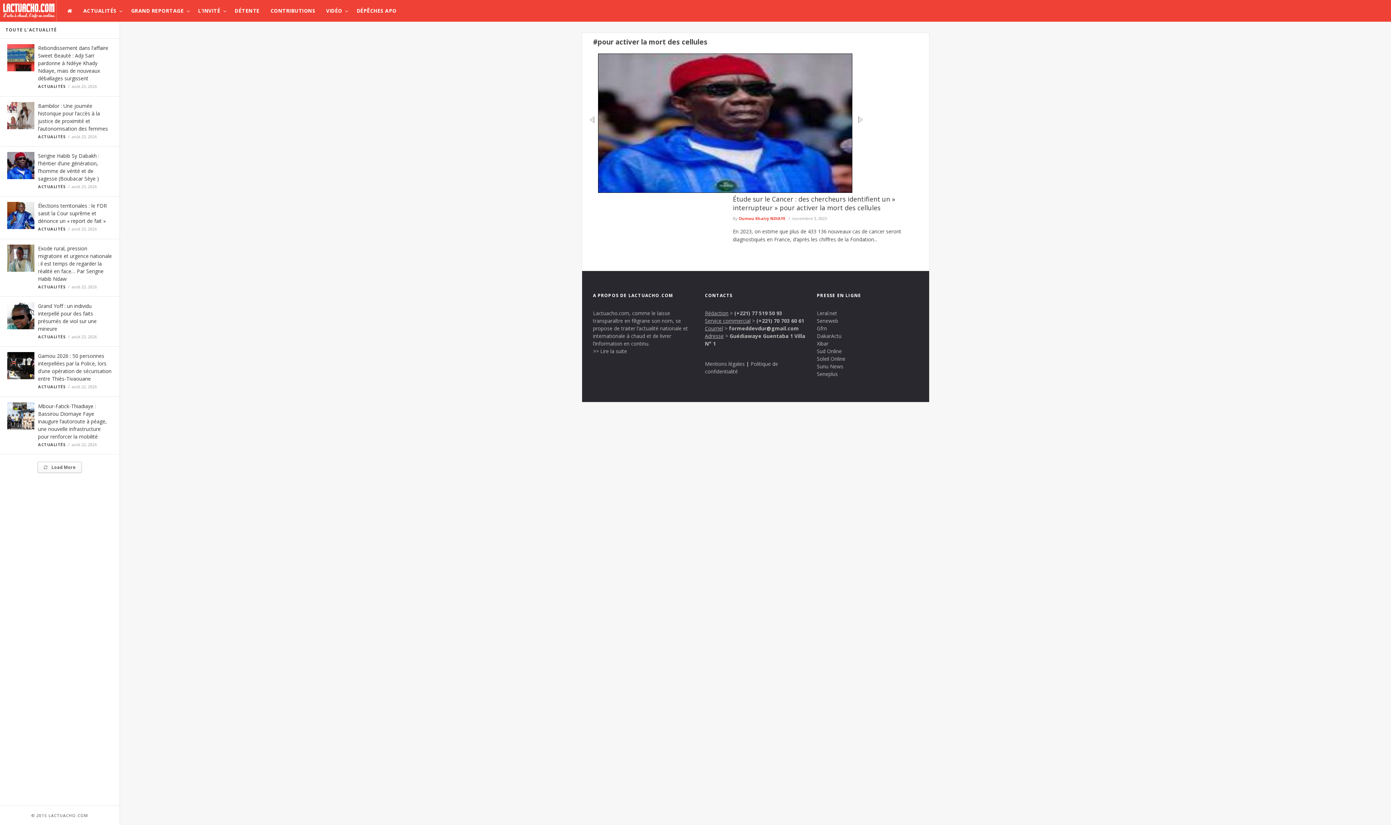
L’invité (209, 10)
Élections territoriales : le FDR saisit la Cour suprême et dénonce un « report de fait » (72, 213)
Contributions (293, 10)
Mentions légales (725, 363)
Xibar (822, 343)
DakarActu (829, 336)
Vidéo (334, 10)
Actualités (100, 10)
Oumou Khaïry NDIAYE (762, 218)
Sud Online (829, 351)
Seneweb (827, 320)
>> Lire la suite (610, 351)
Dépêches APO (377, 10)
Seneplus (827, 374)
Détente (247, 10)
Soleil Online (831, 358)
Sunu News (830, 366)
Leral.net (827, 313)
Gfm (822, 328)
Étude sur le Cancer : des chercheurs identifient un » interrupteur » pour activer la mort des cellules (814, 203)
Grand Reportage (157, 10)
